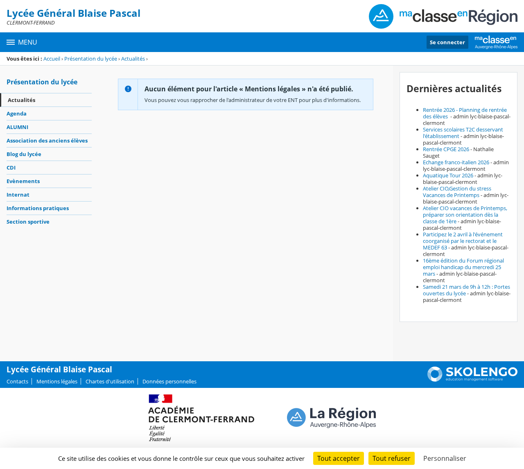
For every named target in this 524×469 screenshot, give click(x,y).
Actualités (133, 58)
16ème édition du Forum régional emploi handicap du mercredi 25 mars (463, 267)
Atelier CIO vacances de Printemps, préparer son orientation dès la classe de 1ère (465, 214)
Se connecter (447, 42)
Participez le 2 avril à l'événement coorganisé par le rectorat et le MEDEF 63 (463, 241)
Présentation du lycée (90, 58)
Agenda (17, 113)
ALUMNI (17, 127)
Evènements (23, 181)
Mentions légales (56, 381)
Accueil (51, 58)
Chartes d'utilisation (110, 381)
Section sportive (28, 221)
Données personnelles (169, 381)
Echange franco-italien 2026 (456, 162)
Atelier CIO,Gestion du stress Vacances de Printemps (457, 192)
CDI (11, 167)
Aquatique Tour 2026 (448, 175)
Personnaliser (444, 458)
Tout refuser (392, 458)
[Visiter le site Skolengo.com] (472, 379)
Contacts (17, 381)
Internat (18, 194)
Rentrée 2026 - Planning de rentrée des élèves (465, 113)
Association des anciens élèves (47, 140)
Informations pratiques (38, 208)
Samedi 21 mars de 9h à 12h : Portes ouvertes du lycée (466, 290)
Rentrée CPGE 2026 (446, 149)
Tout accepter (338, 458)
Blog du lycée (24, 154)
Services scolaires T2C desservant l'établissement (463, 133)
